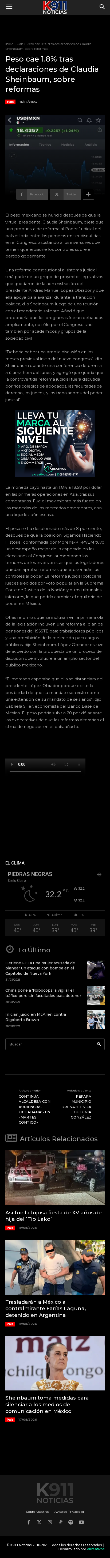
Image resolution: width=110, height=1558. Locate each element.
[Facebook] (28, 1523)
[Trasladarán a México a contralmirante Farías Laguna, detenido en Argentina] (55, 1267)
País (20, 44)
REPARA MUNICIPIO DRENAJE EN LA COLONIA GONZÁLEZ (76, 1106)
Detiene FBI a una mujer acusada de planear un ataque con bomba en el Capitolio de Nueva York (40, 968)
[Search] (99, 1044)
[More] (88, 194)
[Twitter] (39, 1523)
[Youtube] (81, 1523)
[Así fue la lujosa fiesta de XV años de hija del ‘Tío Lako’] (55, 1177)
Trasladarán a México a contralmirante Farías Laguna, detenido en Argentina (45, 1308)
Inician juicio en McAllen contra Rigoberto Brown (35, 1017)
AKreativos (96, 1548)
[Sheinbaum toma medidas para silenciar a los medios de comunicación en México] (55, 1363)
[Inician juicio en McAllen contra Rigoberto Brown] (96, 1019)
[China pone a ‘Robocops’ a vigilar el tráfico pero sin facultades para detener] (96, 995)
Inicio (9, 44)
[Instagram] (49, 1523)
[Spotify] (71, 1523)
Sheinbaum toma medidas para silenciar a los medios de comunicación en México (47, 1404)
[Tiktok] (60, 1523)
